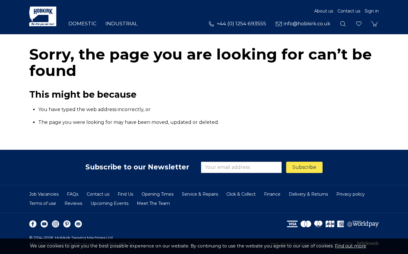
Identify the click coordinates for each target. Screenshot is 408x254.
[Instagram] (55, 224)
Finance (272, 194)
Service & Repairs (200, 194)
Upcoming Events (109, 203)
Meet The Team (153, 203)
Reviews (73, 203)
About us (323, 11)
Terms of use (42, 203)
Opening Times (158, 194)
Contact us (349, 11)
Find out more (350, 246)
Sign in (372, 11)
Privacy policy (350, 194)
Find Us (125, 194)
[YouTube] (44, 224)
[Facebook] (33, 224)
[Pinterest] (67, 224)
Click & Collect (241, 194)
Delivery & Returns (308, 194)
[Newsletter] (78, 224)
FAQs (72, 194)
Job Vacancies (44, 194)
